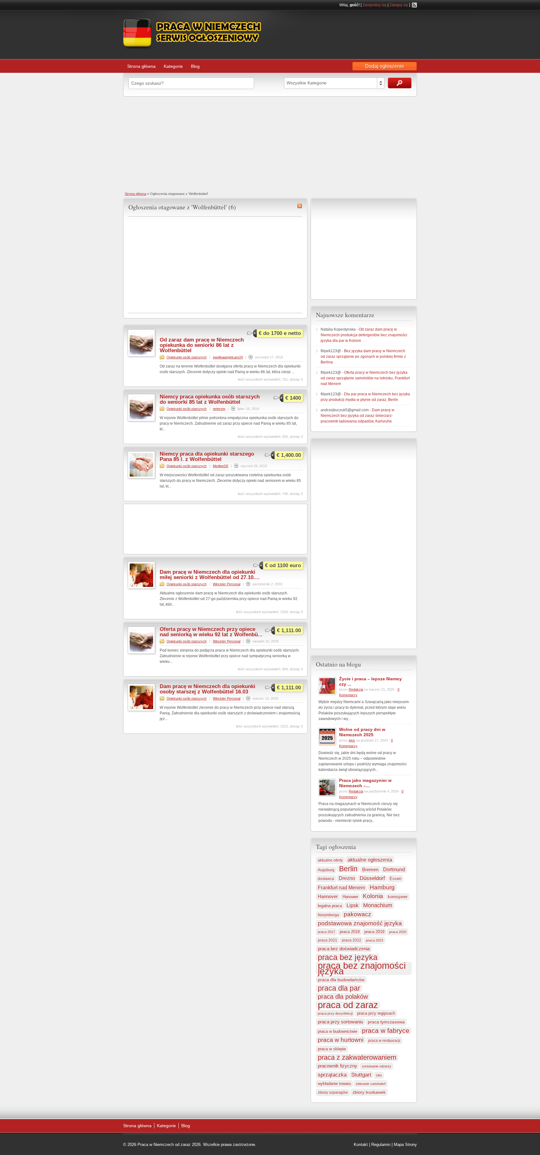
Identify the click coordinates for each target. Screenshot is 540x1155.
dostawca (326, 879)
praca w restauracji (384, 1040)
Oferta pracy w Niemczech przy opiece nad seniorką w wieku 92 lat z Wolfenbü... (211, 632)
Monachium (377, 905)
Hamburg (382, 887)
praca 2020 (397, 932)
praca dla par (339, 988)
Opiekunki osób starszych (187, 357)
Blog (195, 66)
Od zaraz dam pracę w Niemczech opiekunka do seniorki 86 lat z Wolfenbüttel (202, 345)
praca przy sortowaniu (340, 1021)
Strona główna (141, 66)
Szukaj (400, 83)
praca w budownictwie (337, 1031)
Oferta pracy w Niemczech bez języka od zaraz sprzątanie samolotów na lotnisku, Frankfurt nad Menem (365, 378)
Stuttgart (361, 1075)
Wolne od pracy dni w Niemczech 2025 (362, 732)
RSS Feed (414, 5)
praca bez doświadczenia (344, 948)
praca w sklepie (332, 1049)
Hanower (350, 897)
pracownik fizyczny (337, 1065)
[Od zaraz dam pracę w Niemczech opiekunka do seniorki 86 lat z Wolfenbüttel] (141, 355)
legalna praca (330, 905)
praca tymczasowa (386, 1022)
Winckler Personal (226, 584)
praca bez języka (348, 957)
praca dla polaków (343, 996)
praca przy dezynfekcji (335, 1013)
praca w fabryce (385, 1030)
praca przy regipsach (376, 1013)
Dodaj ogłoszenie (384, 66)
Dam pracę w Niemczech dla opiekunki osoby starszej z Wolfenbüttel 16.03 (207, 689)
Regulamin (380, 1144)
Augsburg (326, 870)
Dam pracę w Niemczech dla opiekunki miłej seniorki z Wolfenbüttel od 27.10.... (210, 574)
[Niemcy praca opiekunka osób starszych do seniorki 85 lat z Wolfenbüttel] (141, 420)
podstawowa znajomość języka (360, 923)
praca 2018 (350, 932)
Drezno (347, 878)
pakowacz (357, 914)
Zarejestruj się (374, 5)
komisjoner (398, 896)
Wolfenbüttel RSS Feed (299, 205)
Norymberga (328, 915)
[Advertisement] (270, 143)
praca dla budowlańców (341, 979)
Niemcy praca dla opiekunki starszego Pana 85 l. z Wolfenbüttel (207, 456)
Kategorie (173, 66)
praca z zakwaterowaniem (357, 1057)
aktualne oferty (330, 860)
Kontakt (361, 1144)
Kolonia (373, 896)
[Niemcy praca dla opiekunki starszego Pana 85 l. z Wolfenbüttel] (141, 477)
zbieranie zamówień (371, 1084)
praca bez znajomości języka (362, 968)
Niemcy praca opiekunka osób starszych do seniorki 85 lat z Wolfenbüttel (210, 399)
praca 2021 (327, 940)
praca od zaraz (348, 1005)
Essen (395, 878)
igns (352, 740)
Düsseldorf (372, 878)
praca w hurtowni (340, 1040)
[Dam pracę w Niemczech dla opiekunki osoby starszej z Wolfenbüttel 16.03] (141, 710)
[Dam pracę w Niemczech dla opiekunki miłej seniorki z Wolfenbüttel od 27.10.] (141, 587)
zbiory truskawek (369, 1092)
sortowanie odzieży (376, 1066)
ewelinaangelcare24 (228, 357)
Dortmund (394, 869)
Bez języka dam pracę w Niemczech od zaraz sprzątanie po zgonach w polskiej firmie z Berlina (363, 356)
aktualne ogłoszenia (370, 859)
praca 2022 (351, 940)
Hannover (328, 896)
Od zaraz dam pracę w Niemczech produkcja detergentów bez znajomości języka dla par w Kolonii (364, 335)
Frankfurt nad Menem (341, 887)
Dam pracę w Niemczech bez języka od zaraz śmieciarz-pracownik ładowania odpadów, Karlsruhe (357, 415)
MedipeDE (220, 466)
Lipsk (352, 905)
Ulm (379, 1075)
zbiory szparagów (333, 1092)
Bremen (370, 869)
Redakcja (356, 689)
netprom (219, 409)
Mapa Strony (405, 1144)
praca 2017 (326, 932)
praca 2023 (374, 940)
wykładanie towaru (334, 1084)
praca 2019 (374, 931)
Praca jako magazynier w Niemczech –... (365, 783)
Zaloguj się (398, 5)
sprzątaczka (332, 1075)
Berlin (348, 868)
